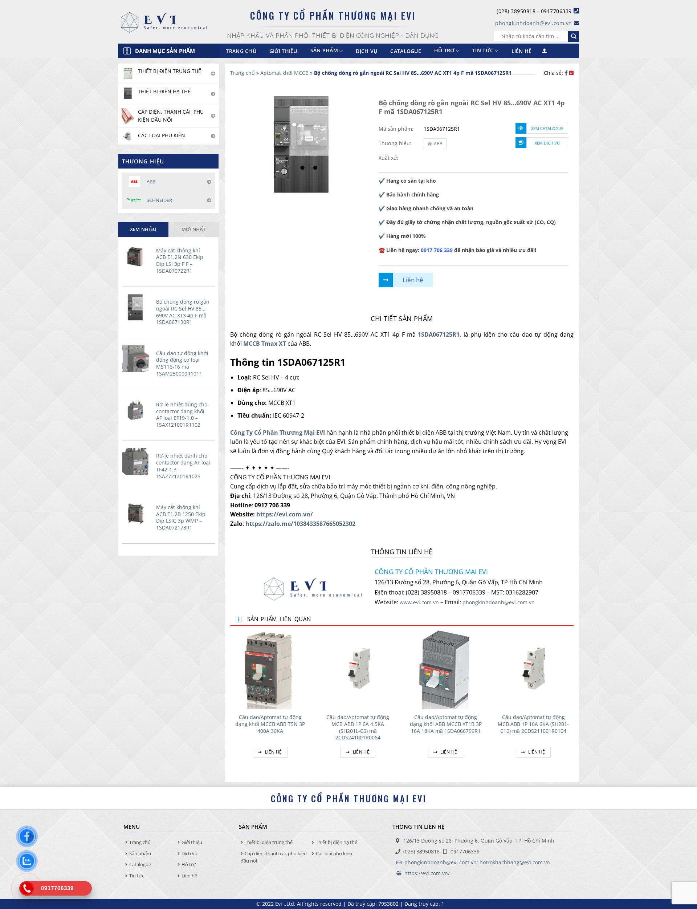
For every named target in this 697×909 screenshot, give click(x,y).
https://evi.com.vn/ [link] (284, 514)
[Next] (573, 701)
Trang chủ (241, 51)
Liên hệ (521, 51)
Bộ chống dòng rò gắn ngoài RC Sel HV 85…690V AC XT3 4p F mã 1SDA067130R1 (182, 312)
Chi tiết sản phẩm (402, 318)
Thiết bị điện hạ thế (336, 842)
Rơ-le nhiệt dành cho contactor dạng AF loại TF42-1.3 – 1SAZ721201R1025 (183, 466)
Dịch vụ (366, 51)
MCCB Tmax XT (264, 344)
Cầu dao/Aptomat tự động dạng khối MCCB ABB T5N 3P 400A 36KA (270, 724)
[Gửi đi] (573, 36)
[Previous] (230, 701)
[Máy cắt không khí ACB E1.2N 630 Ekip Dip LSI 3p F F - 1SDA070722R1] (137, 256)
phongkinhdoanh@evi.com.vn (533, 23)
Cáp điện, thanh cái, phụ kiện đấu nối (274, 857)
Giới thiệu (283, 51)
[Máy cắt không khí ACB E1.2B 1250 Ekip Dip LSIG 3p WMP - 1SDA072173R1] (137, 512)
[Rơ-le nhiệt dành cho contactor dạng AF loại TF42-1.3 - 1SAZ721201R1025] (137, 461)
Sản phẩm (140, 853)
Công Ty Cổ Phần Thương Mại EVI (277, 433)
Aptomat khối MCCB (284, 72)
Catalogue (405, 51)
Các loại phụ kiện (334, 853)
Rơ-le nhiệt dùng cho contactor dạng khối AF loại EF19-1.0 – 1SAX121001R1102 (181, 414)
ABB (438, 144)
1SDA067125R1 (439, 334)
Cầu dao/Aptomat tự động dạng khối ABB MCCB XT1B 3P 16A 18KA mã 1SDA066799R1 (446, 724)
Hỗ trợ (444, 50)
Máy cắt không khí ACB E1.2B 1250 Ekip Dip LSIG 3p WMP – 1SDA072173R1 (180, 517)
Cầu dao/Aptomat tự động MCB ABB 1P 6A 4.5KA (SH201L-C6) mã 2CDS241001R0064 (357, 727)
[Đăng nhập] (544, 51)
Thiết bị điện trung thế (269, 842)
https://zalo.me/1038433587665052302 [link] (300, 524)
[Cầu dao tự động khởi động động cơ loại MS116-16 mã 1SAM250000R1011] (137, 358)
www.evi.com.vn (419, 602)
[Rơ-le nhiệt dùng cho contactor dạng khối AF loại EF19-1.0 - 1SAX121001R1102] (137, 410)
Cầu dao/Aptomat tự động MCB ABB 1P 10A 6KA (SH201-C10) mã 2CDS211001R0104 (533, 724)
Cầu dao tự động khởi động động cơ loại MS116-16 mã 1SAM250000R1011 (182, 363)
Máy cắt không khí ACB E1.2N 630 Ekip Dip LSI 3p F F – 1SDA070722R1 (179, 260)
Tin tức (482, 50)
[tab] (143, 229)
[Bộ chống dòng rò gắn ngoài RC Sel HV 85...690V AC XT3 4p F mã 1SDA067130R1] (137, 307)
